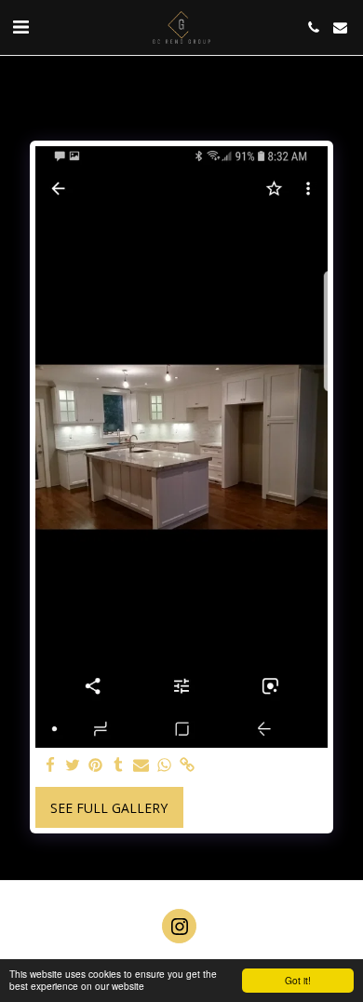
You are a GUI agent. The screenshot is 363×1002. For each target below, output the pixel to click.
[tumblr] (119, 765)
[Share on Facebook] (50, 765)
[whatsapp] (164, 765)
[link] (187, 765)
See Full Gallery (109, 808)
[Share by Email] (141, 765)
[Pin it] (95, 765)
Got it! (298, 980)
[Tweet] (73, 765)
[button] (20, 26)
